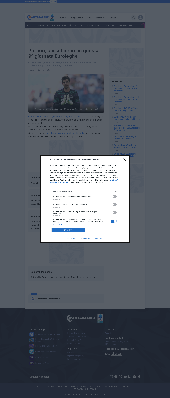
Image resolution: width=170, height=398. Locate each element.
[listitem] (85, 191)
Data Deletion (72, 238)
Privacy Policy (98, 238)
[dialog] (85, 199)
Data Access (85, 238)
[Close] (125, 160)
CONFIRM (68, 230)
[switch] (114, 196)
